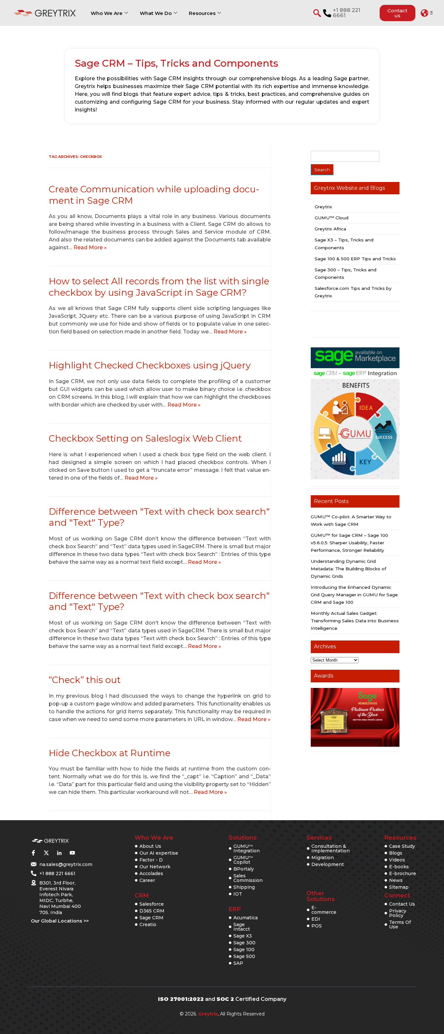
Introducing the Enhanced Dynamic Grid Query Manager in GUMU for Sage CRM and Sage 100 (354, 595)
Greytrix (323, 206)
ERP (235, 909)
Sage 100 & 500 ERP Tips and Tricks (355, 258)
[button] (427, 13)
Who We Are (107, 13)
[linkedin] (59, 852)
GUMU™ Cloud (331, 217)
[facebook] (33, 852)
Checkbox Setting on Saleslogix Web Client (145, 438)
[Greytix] (50, 841)
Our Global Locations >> (60, 921)
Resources (202, 13)
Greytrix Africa (330, 228)
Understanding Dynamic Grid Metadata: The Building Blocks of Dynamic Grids (348, 569)
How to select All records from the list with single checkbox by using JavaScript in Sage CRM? (159, 287)
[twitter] (46, 852)
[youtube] (72, 852)
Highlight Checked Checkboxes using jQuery (150, 365)
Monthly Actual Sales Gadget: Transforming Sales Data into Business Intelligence (355, 621)
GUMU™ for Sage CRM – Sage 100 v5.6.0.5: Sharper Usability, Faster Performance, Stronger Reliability (349, 543)
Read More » (90, 247)
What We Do (156, 13)
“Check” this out (85, 679)
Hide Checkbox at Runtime (109, 752)
